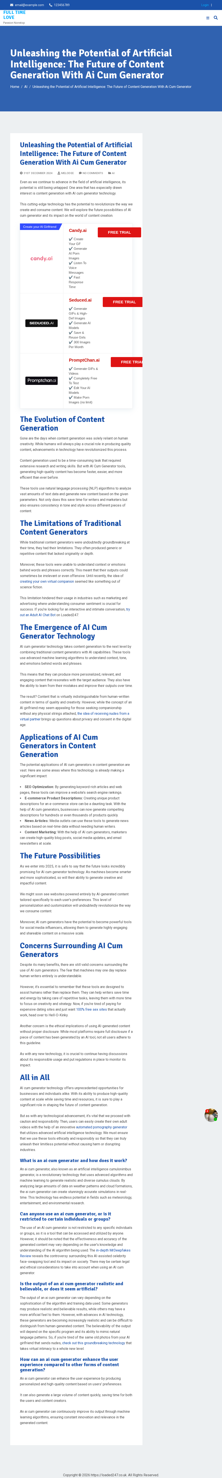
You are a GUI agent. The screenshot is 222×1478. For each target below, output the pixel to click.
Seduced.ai (80, 300)
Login (205, 5)
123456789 (62, 5)
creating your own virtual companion (47, 581)
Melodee (67, 173)
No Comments (93, 173)
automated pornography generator (101, 1127)
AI (113, 173)
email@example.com (29, 5)
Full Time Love (14, 15)
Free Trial (119, 232)
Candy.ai (78, 230)
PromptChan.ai (84, 360)
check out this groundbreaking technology (93, 1343)
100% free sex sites (91, 1009)
